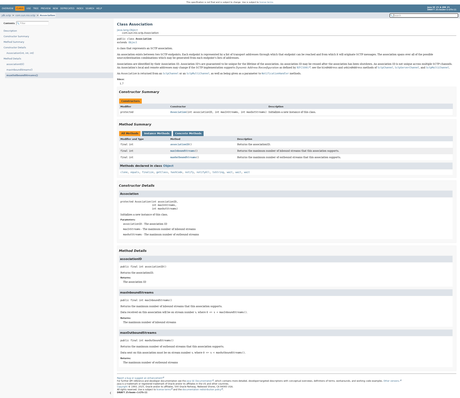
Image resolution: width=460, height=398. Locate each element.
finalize (147, 172)
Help (99, 8)
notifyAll (203, 172)
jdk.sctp (6, 15)
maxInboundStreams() (19, 69)
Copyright (122, 386)
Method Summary (14, 42)
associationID (179, 144)
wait (230, 172)
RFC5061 (303, 67)
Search (90, 8)
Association (47, 15)
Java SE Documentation (199, 381)
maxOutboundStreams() (22, 75)
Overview (7, 8)
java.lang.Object (127, 30)
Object (132, 42)
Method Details (12, 58)
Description (10, 30)
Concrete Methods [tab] (188, 133)
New (55, 8)
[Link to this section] (161, 92)
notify (189, 172)
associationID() (15, 64)
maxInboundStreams (182, 150)
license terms (266, 2)
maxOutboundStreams (183, 157)
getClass (162, 172)
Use (28, 8)
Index (80, 8)
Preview (46, 8)
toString (218, 172)
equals (134, 172)
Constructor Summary (16, 36)
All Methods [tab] (129, 133)
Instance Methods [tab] (156, 133)
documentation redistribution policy (201, 389)
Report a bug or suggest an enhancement (139, 378)
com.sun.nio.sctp (25, 15)
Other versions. (391, 381)
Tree (36, 8)
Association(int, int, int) (20, 53)
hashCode (176, 172)
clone (124, 172)
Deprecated (67, 8)
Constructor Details (15, 47)
